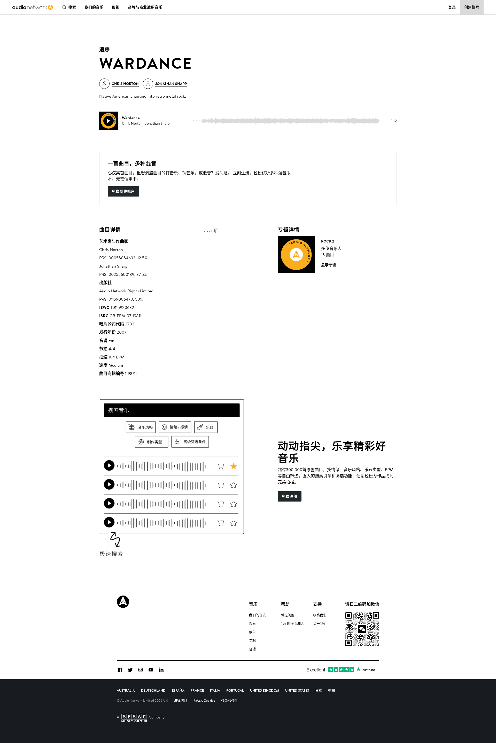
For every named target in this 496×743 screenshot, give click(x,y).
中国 (331, 690)
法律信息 (180, 700)
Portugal (235, 690)
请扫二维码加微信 (362, 604)
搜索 (72, 7)
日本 (318, 690)
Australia (126, 690)
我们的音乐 (94, 7)
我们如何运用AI (293, 623)
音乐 (253, 604)
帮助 (285, 604)
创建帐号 (472, 7)
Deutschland (153, 690)
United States (297, 690)
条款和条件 (229, 700)
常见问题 (288, 615)
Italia (215, 690)
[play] (108, 121)
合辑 (252, 649)
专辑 (252, 640)
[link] (32, 7)
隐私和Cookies (204, 700)
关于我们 (320, 623)
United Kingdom (264, 690)
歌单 (252, 632)
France (197, 690)
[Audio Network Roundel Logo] (123, 602)
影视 (116, 7)
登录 (452, 7)
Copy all (206, 231)
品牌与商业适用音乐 (145, 7)
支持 (317, 604)
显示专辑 (328, 265)
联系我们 (320, 615)
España (178, 690)
